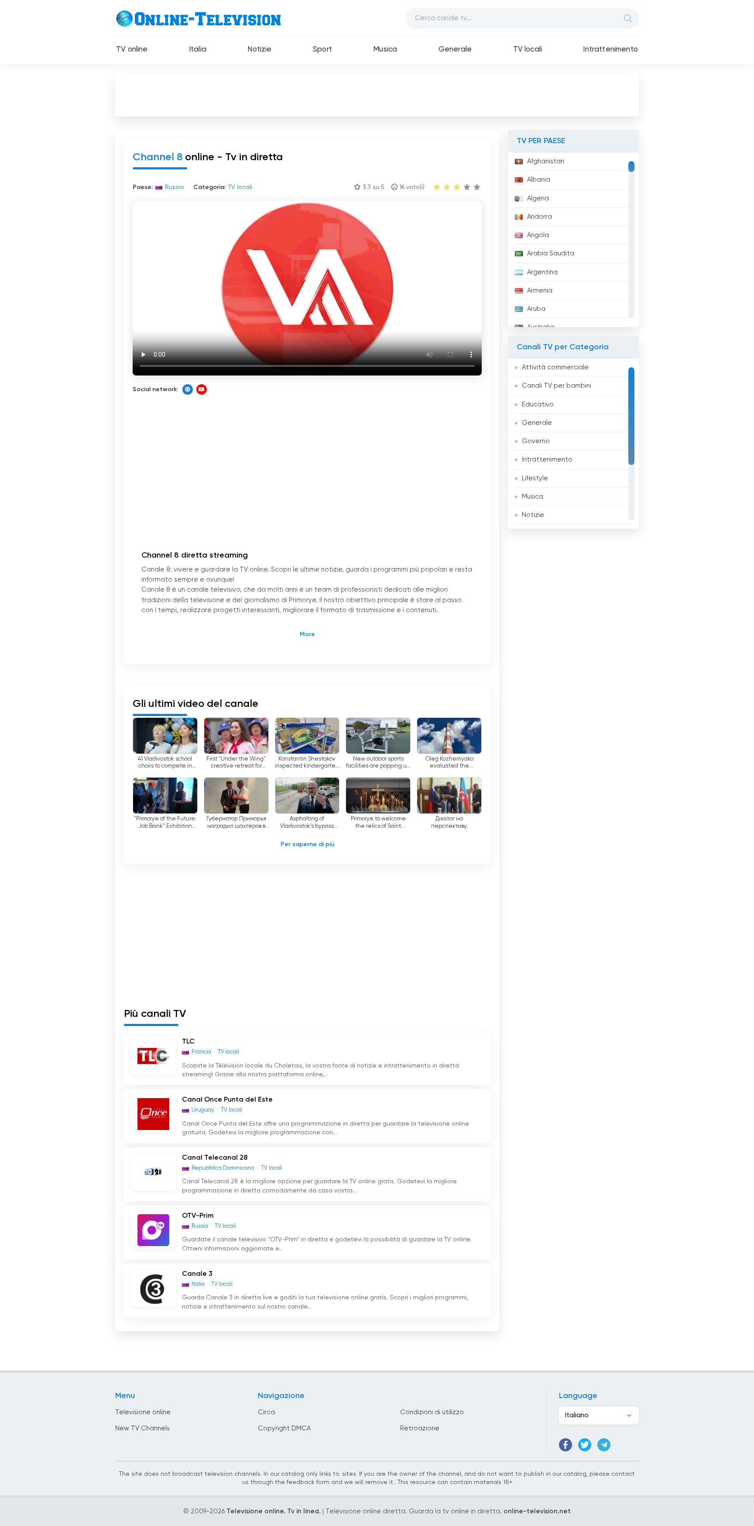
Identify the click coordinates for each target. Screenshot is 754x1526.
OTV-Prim (198, 1216)
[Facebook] (565, 1444)
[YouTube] (201, 389)
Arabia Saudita (550, 253)
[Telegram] (603, 1444)
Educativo (538, 404)
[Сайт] (187, 389)
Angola (538, 235)
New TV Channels (142, 1428)
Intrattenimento (610, 49)
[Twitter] (584, 1444)
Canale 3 (197, 1274)
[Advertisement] (377, 94)
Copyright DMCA (284, 1428)
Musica (385, 49)
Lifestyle (535, 478)
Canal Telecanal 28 (214, 1157)
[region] (573, 239)
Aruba (536, 309)
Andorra (539, 217)
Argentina (542, 272)
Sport (322, 49)
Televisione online (143, 1412)
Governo (536, 441)
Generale (455, 49)
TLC (188, 1041)
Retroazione (419, 1428)
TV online (132, 49)
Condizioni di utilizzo (432, 1412)
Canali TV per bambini (556, 385)
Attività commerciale (555, 367)
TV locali (527, 49)
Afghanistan (545, 161)
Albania (538, 179)
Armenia (539, 290)
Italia (197, 49)
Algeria (538, 198)
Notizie (259, 49)
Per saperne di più (307, 844)
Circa (266, 1412)
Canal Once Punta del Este (227, 1099)
